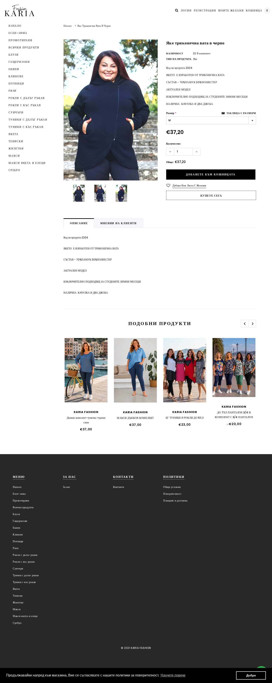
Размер (171, 113)
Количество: (173, 143)
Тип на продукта (178, 59)
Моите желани (231, 10)
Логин (186, 10)
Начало (68, 26)
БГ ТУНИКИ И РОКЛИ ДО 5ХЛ (185, 418)
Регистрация (205, 10)
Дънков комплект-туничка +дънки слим (86, 420)
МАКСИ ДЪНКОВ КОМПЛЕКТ (135, 418)
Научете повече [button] (173, 675)
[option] (111, 109)
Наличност (174, 53)
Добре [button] (251, 675)
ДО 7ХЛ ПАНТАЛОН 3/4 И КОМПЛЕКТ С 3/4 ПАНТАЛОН (234, 415)
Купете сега (211, 196)
